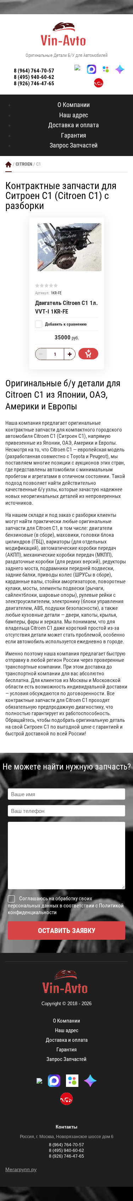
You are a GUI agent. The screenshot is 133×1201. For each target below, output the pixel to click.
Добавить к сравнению (65, 324)
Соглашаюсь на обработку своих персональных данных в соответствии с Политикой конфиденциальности (66, 905)
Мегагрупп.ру (21, 1169)
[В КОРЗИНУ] (88, 353)
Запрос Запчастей (74, 145)
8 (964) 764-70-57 (34, 71)
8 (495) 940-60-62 (34, 77)
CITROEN (24, 164)
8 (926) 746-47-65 (34, 83)
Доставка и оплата (73, 125)
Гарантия (73, 135)
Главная (8, 164)
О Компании (73, 104)
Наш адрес (73, 115)
